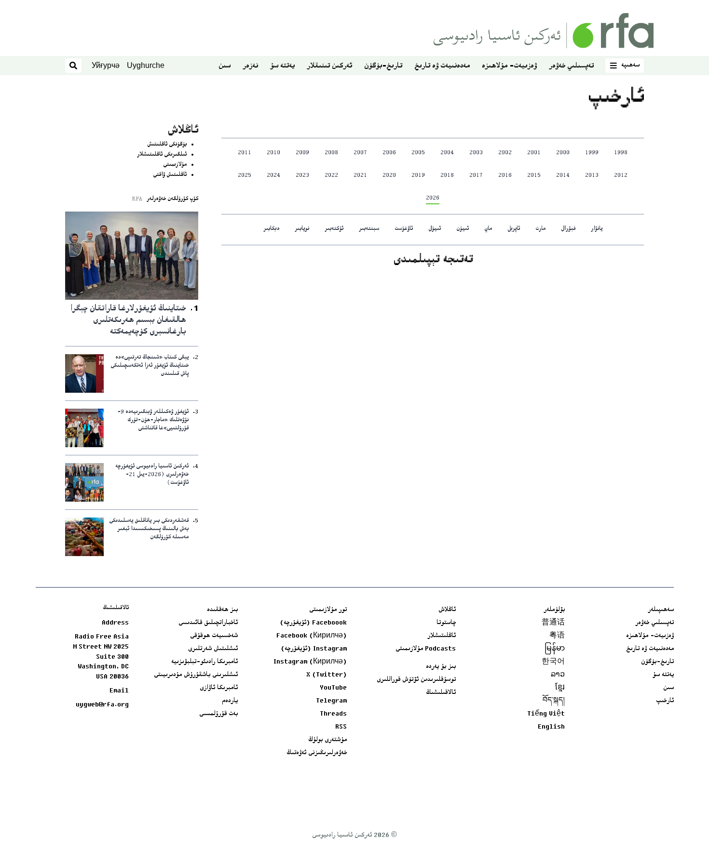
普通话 (553, 623)
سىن (224, 66)
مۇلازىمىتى (175, 165)
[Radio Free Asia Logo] (544, 30)
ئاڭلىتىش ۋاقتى (170, 175)
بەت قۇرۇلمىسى (218, 714)
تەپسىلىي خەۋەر (571, 66)
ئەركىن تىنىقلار (329, 66)
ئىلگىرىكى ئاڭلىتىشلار (162, 155)
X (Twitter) (326, 675)
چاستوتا (446, 623)
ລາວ (558, 675)
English (551, 727)
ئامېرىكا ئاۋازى (219, 688)
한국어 (553, 662)
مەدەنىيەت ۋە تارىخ (442, 66)
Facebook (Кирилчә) (311, 636)
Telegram (331, 701)
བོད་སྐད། (554, 701)
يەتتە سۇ (282, 66)
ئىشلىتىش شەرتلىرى (213, 649)
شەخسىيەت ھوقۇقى (214, 636)
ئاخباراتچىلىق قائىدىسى (208, 623)
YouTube (333, 688)
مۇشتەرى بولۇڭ (327, 740)
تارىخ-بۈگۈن (383, 66)
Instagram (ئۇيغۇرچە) (314, 649)
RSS (341, 727)
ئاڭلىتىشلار (441, 636)
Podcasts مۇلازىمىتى (425, 649)
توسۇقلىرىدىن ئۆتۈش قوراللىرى (416, 680)
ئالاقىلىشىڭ (441, 693)
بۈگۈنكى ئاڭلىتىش (167, 145)
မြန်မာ (555, 649)
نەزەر (250, 66)
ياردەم (230, 701)
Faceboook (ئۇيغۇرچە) (313, 623)
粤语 (557, 636)
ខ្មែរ (560, 688)
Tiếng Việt (546, 714)
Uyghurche (145, 65)
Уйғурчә (106, 65)
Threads (333, 714)
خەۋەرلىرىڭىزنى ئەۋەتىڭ (316, 753)
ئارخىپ (665, 701)
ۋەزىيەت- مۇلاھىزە (509, 66)
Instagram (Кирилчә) (310, 662)
